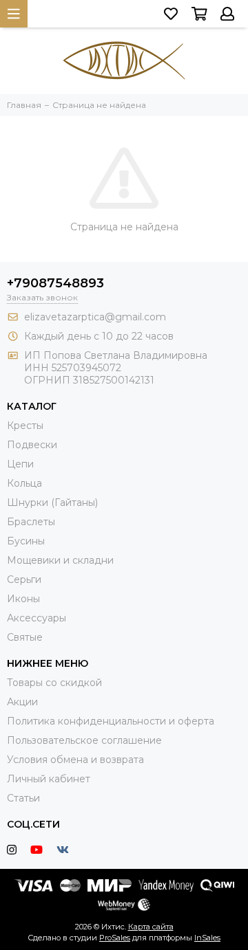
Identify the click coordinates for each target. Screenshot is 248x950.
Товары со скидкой (54, 682)
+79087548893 (55, 283)
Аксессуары (36, 618)
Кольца (24, 483)
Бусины (26, 541)
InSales (207, 937)
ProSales (114, 937)
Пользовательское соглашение (84, 740)
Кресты (25, 425)
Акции (22, 702)
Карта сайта (151, 926)
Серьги (24, 579)
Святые (25, 637)
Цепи (20, 464)
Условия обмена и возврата (75, 759)
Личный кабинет (48, 779)
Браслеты (31, 522)
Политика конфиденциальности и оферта (110, 721)
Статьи (23, 798)
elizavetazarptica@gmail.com (95, 317)
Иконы (23, 599)
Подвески (32, 445)
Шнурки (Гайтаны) (52, 502)
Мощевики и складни (60, 560)
